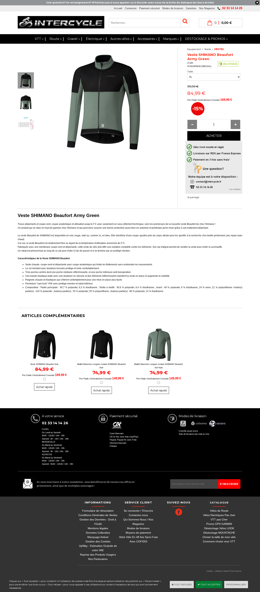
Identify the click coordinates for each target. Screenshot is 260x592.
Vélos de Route (219, 510)
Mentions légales (98, 528)
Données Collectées (98, 532)
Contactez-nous (138, 515)
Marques (170, 39)
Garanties (191, 8)
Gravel (72, 39)
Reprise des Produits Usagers (98, 554)
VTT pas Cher (219, 519)
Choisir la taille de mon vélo (219, 537)
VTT (38, 39)
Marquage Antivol (97, 537)
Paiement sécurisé (149, 8)
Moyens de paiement (138, 532)
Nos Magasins (207, 8)
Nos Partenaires (98, 559)
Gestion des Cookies (97, 541)
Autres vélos (119, 39)
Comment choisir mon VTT (219, 541)
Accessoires (146, 39)
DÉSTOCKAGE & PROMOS (205, 39)
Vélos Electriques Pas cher (219, 515)
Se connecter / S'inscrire (138, 510)
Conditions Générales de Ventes (97, 515)
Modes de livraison (172, 8)
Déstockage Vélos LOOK (219, 528)
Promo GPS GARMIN (219, 523)
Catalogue (219, 502)
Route (54, 39)
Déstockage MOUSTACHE (219, 532)
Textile (207, 49)
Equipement (194, 49)
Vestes (219, 49)
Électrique (94, 39)
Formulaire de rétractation (98, 510)
